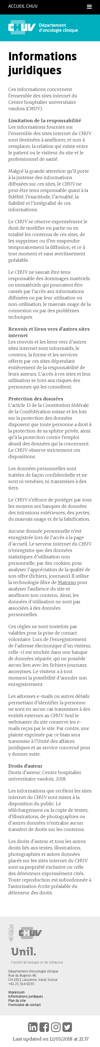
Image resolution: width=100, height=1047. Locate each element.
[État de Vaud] (10, 933)
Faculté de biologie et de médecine (37, 962)
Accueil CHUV (23, 6)
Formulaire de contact (24, 1005)
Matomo (67, 582)
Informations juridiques (25, 996)
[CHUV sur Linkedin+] (33, 1027)
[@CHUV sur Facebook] (44, 1027)
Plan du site (17, 1000)
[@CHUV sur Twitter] (67, 1027)
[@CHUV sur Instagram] (56, 1027)
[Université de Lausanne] (37, 951)
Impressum (16, 992)
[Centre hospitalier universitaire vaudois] (30, 933)
